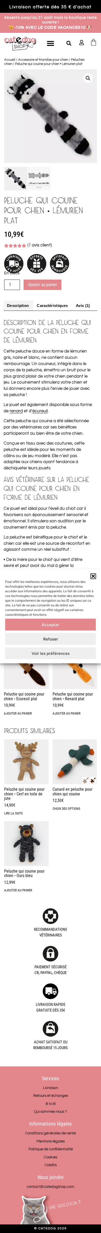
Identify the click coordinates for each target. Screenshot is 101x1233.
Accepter (50, 624)
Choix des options (66, 809)
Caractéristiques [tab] (52, 305)
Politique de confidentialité (50, 1149)
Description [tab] (18, 305)
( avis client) (39, 245)
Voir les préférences (51, 653)
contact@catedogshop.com (50, 1187)
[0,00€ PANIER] (93, 42)
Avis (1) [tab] (83, 305)
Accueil (9, 60)
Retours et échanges (50, 1096)
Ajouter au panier (42, 284)
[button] (93, 576)
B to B (51, 1104)
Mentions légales (51, 1141)
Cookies (50, 1157)
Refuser (50, 638)
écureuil (40, 411)
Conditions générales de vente (50, 1133)
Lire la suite (13, 813)
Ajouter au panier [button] (18, 713)
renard (16, 411)
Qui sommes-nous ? (50, 1112)
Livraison (50, 1088)
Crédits (51, 1165)
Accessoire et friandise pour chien (43, 60)
